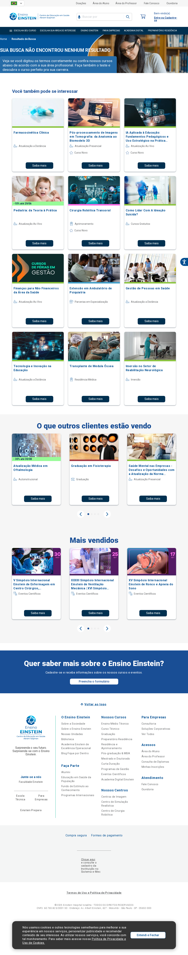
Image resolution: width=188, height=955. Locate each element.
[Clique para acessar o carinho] (143, 16)
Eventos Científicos (113, 774)
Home (3, 39)
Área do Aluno (101, 3)
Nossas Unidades (72, 734)
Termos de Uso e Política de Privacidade (94, 892)
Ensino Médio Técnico (115, 723)
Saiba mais (39, 165)
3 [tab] (95, 514)
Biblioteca (67, 739)
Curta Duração (110, 763)
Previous (80, 514)
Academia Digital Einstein (117, 779)
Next (107, 514)
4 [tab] (98, 514)
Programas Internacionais (77, 795)
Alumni (65, 772)
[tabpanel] (36, 469)
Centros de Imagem (113, 796)
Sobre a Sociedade (73, 723)
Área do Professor (126, 3)
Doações (81, 3)
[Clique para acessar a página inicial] (39, 21)
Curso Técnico (110, 728)
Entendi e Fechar (148, 935)
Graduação (108, 734)
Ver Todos (148, 734)
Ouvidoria (172, 3)
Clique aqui (88, 859)
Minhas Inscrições (153, 766)
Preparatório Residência (116, 739)
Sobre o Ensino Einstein (76, 728)
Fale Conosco (151, 3)
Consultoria (149, 723)
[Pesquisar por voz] (79, 16)
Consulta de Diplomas (155, 761)
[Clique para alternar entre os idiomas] (17, 3)
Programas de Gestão (115, 769)
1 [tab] (88, 514)
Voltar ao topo (95, 704)
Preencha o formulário (94, 681)
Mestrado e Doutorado (115, 758)
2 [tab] (92, 514)
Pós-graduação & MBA (115, 753)
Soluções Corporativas (156, 728)
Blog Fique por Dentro (75, 753)
